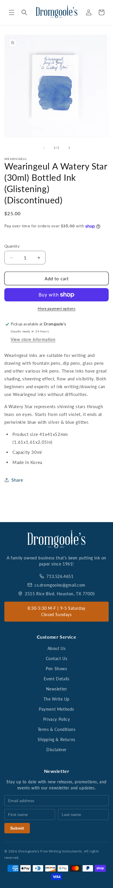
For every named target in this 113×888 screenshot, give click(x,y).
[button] (11, 12)
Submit (17, 828)
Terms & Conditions (57, 729)
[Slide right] (69, 147)
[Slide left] (43, 147)
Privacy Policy (56, 719)
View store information (33, 339)
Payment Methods (56, 709)
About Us (57, 648)
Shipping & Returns (56, 739)
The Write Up (56, 699)
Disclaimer (56, 749)
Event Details (57, 678)
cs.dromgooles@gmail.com (59, 585)
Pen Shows (56, 668)
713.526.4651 (59, 576)
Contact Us (57, 658)
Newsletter (56, 688)
